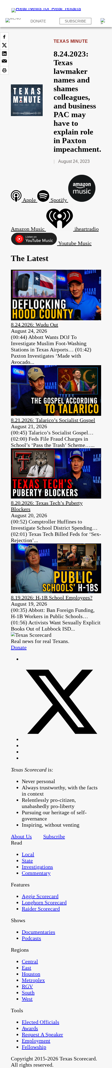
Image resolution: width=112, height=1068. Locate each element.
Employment (36, 1041)
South (28, 993)
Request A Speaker (42, 1034)
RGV (27, 986)
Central (30, 961)
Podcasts (31, 938)
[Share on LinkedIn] (4, 54)
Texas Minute (71, 41)
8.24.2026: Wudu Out (34, 325)
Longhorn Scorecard (44, 902)
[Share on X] (4, 45)
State (27, 860)
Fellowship (34, 1047)
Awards (30, 1028)
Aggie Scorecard (40, 896)
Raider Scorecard (41, 909)
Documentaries (38, 932)
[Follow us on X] (61, 739)
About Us (21, 836)
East (26, 968)
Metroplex (33, 980)
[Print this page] (4, 70)
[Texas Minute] (27, 114)
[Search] (104, 21)
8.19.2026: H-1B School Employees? (51, 598)
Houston (31, 974)
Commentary (36, 873)
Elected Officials (40, 1022)
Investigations (37, 867)
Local (28, 854)
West (27, 999)
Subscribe (75, 21)
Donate (38, 21)
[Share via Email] (4, 62)
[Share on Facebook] (4, 37)
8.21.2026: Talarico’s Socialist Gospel (53, 420)
